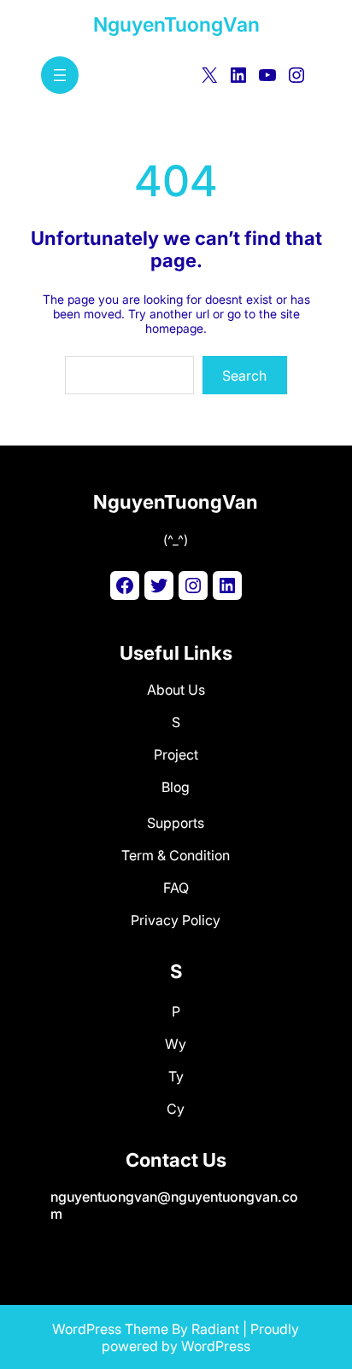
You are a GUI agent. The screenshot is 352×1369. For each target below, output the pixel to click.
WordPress (215, 1345)
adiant (219, 1328)
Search (244, 375)
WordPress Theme (110, 1328)
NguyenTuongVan (176, 25)
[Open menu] (60, 75)
